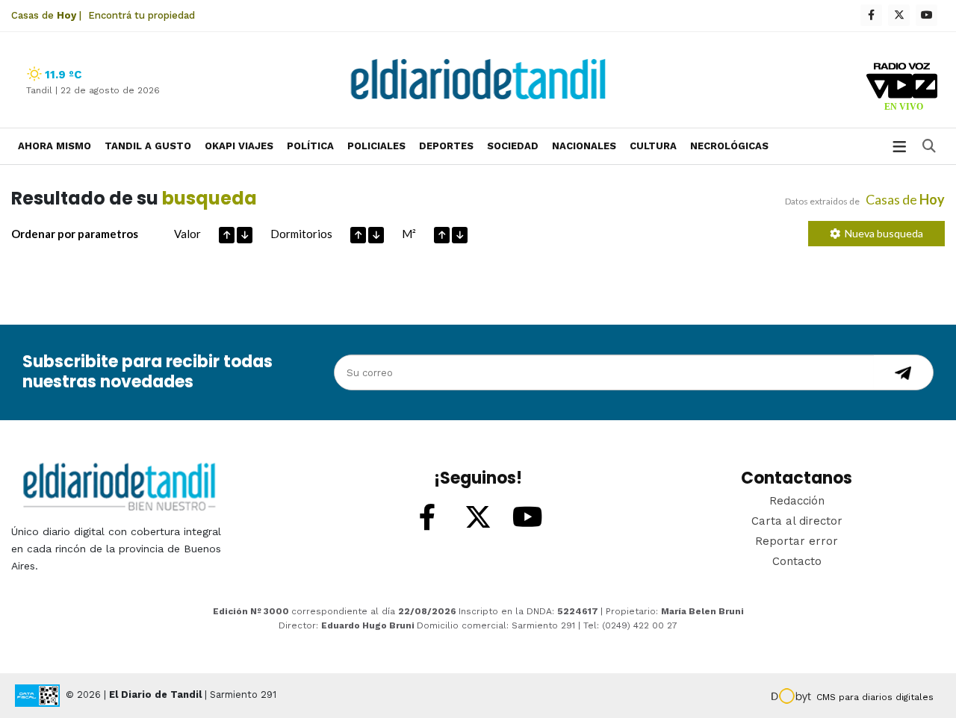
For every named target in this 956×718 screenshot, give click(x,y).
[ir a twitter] (478, 518)
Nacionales (584, 146)
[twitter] (899, 15)
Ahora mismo (54, 146)
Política (310, 146)
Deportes (446, 146)
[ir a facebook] (428, 518)
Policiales (376, 146)
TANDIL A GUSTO (148, 146)
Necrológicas (729, 146)
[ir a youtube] (528, 518)
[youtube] (926, 15)
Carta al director (796, 521)
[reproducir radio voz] (901, 89)
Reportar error (796, 541)
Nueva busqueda (881, 233)
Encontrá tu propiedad (141, 15)
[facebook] (871, 15)
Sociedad (512, 146)
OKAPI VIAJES (239, 146)
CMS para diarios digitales (875, 697)
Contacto (797, 561)
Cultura (653, 146)
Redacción (797, 501)
